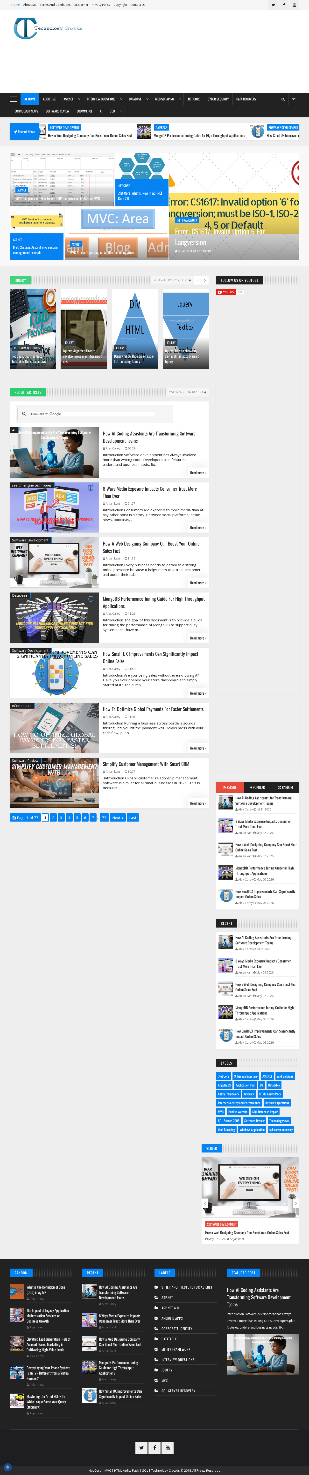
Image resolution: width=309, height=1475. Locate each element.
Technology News (25, 110)
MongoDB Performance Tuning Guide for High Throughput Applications (150, 135)
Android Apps (285, 1076)
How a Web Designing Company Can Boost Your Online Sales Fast (266, 847)
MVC (221, 1111)
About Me (29, 5)
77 (104, 817)
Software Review (57, 110)
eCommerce (84, 110)
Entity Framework (228, 1093)
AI (101, 110)
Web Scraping (164, 98)
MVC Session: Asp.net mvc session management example (35, 249)
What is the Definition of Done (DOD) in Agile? (46, 1289)
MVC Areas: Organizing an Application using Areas (102, 252)
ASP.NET (68, 98)
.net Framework (187, 220)
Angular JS (224, 1084)
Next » (117, 817)
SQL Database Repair (265, 1111)
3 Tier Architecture (246, 1076)
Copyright (120, 5)
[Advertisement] (211, 51)
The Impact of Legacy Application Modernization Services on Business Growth (48, 1316)
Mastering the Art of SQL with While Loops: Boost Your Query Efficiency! (46, 1401)
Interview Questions (101, 98)
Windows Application (252, 1129)
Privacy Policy (101, 5)
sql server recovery (281, 1129)
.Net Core (193, 98)
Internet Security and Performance (239, 1102)
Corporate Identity (177, 1328)
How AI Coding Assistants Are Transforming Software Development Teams (263, 800)
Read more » (198, 472)
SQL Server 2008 (228, 1120)
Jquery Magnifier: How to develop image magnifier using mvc (82, 356)
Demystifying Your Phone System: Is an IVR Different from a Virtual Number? (48, 1373)
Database (135, 98)
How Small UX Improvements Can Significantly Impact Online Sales (261, 135)
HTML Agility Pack (270, 1093)
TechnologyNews (279, 1120)
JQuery (69, 342)
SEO (112, 110)
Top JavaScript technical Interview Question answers (30, 358)
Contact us (137, 5)
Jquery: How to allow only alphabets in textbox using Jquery (182, 356)
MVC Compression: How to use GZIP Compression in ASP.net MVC (57, 198)
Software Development (234, 127)
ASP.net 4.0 (170, 1307)
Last (132, 817)
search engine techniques (32, 485)
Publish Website (237, 1111)
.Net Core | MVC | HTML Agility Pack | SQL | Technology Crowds (134, 1470)
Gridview (249, 1093)
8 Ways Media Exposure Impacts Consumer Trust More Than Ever (263, 823)
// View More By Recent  (187, 392)
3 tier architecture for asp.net (187, 1287)
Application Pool (245, 1084)
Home (15, 5)
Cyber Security (218, 98)
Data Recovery (246, 98)
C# (261, 1084)
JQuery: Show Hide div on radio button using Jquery (134, 358)
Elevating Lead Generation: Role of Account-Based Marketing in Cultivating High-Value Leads (48, 1344)
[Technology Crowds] (52, 28)
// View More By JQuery (171, 280)
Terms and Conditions (55, 5)
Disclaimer (81, 5)
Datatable (274, 1084)
